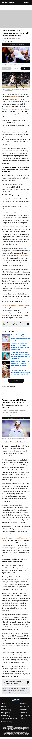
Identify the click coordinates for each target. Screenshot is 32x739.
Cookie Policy (5, 716)
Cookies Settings (6, 722)
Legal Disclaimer (25, 716)
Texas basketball (13, 97)
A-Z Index (23, 719)
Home (3, 386)
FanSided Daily (6, 710)
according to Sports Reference (14, 305)
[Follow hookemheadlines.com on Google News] (28, 324)
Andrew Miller (8, 38)
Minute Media (10, 726)
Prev (6, 68)
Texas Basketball (11, 386)
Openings (23, 703)
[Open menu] (3, 2)
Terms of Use (24, 713)
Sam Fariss (7, 415)
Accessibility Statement (9, 719)
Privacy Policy (5, 713)
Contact (3, 706)
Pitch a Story (24, 710)
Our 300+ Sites (24, 706)
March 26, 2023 (6, 191)
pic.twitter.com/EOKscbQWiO (11, 187)
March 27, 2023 (6, 290)
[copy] (12, 41)
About (3, 703)
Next (25, 68)
